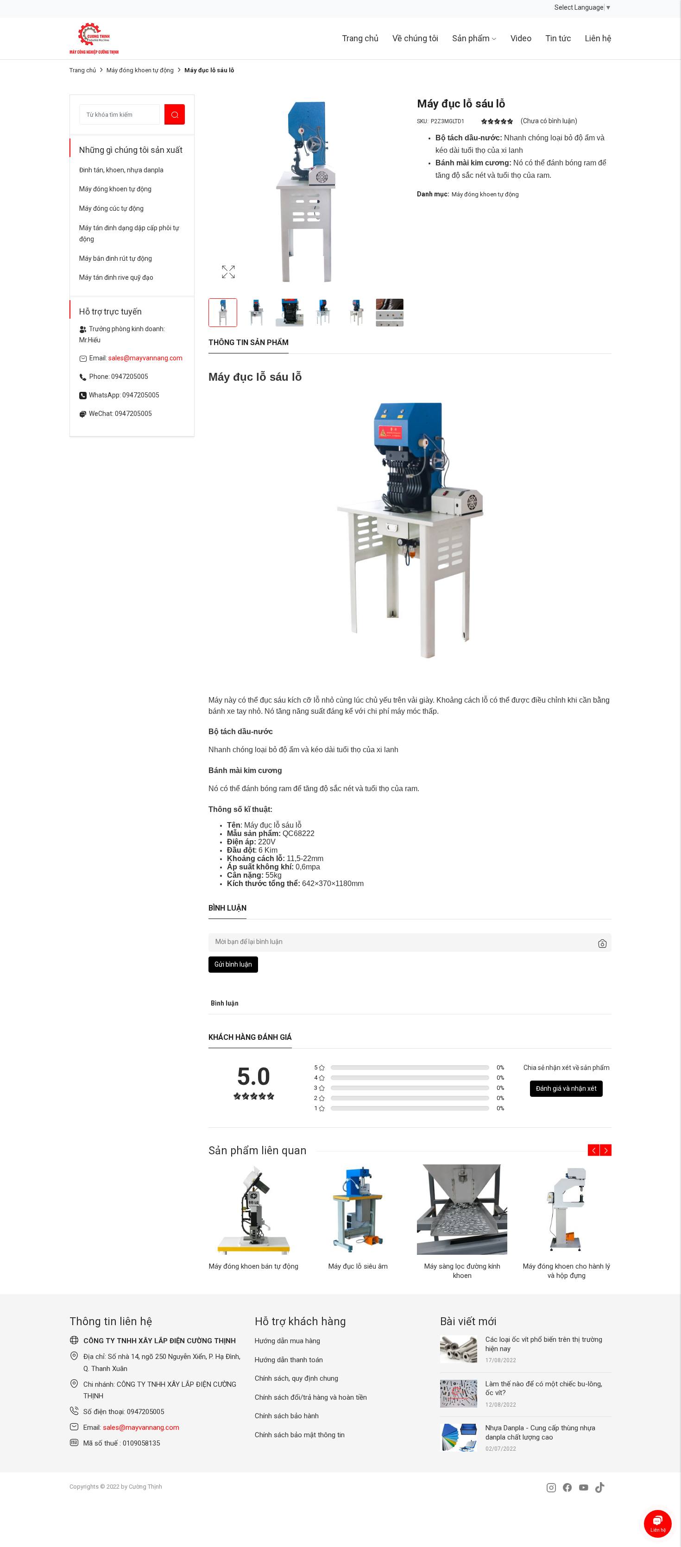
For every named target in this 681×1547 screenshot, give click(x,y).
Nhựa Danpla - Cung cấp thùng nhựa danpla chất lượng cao (540, 1432)
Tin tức (558, 38)
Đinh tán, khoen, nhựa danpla (121, 170)
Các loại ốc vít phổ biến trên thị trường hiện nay (544, 1344)
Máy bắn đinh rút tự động (115, 258)
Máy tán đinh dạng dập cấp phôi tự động (129, 233)
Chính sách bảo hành (287, 1416)
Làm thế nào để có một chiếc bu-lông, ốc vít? (544, 1388)
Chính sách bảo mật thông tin (300, 1435)
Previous (217, 191)
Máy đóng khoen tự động (140, 70)
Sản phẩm (471, 38)
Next (394, 191)
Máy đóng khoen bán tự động (253, 1266)
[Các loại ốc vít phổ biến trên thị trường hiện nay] (458, 1349)
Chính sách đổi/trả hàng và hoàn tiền (311, 1397)
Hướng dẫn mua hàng (287, 1341)
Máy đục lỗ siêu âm (358, 1266)
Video (521, 38)
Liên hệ (598, 38)
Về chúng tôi (415, 38)
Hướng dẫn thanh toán (289, 1360)
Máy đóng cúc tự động (111, 208)
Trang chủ (360, 38)
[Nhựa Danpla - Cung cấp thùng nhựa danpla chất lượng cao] (458, 1437)
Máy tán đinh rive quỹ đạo (116, 277)
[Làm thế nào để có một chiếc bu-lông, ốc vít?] (458, 1393)
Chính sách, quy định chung (296, 1378)
